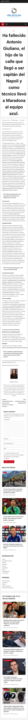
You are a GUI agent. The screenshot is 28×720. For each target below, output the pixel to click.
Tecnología (5, 567)
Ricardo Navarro (13, 494)
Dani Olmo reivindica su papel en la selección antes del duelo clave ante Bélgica (13, 546)
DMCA (4, 584)
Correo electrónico (9, 443)
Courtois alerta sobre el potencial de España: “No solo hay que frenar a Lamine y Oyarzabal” (13, 518)
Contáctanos (5, 573)
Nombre (6, 438)
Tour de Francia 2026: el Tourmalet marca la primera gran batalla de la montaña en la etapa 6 (12, 490)
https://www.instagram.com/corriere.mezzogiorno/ (14, 347)
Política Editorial (6, 586)
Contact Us (5, 582)
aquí (21, 341)
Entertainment (5, 571)
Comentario (7, 419)
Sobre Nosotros (6, 580)
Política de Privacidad (7, 587)
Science (4, 566)
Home (3, 559)
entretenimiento (8, 603)
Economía (4, 564)
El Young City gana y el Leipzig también (20, 401)
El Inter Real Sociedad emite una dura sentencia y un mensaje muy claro (7, 403)
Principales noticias (7, 561)
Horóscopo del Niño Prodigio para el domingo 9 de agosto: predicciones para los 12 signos (13, 651)
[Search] (26, 24)
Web (5, 448)
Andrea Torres (7, 120)
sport (13, 30)
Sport (3, 569)
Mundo (4, 562)
